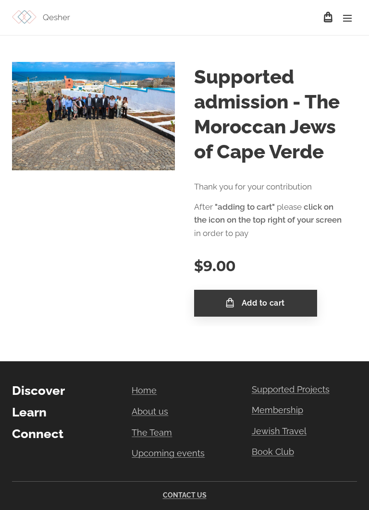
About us (150, 411)
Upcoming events (168, 453)
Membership (277, 410)
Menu (347, 17)
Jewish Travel (279, 431)
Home (144, 390)
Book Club (273, 452)
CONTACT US (185, 495)
